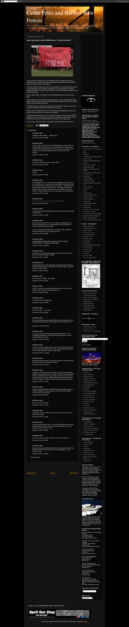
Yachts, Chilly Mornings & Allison (92, 220)
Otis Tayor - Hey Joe (89, 329)
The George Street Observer (91, 428)
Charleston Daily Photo (89, 228)
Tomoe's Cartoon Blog (89, 257)
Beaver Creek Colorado (89, 293)
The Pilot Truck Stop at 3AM (91, 209)
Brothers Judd (87, 461)
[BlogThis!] (42, 125)
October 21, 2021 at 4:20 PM (40, 137)
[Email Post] (37, 125)
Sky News (86, 389)
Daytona (85, 163)
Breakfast (86, 154)
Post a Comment (35, 457)
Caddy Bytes (87, 448)
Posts (86, 591)
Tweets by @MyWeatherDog (90, 111)
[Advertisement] (52, 467)
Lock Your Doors (88, 186)
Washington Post (88, 412)
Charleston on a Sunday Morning (92, 156)
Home (52, 473)
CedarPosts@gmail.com (88, 143)
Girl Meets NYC (87, 444)
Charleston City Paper (89, 378)
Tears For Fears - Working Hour (92, 331)
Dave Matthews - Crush (89, 327)
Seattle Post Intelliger (89, 424)
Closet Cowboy (87, 158)
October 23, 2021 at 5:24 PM (40, 302)
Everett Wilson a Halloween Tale (92, 172)
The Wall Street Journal (89, 410)
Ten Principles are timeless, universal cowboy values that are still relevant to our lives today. (91, 122)
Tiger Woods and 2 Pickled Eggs (92, 213)
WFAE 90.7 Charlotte (89, 414)
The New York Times (89, 397)
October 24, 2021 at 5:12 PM (40, 381)
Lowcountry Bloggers (89, 234)
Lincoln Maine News (88, 385)
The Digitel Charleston (89, 432)
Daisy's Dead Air (87, 230)
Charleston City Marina (89, 295)
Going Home (86, 177)
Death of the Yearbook (89, 165)
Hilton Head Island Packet (90, 383)
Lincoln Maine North (88, 306)
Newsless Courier (88, 238)
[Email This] (40, 125)
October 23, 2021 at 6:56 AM (40, 292)
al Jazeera (86, 372)
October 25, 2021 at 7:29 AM (40, 416)
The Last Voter (87, 205)
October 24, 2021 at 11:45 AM (40, 326)
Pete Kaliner (86, 241)
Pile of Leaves (87, 193)
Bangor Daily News (88, 374)
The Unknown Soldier (89, 211)
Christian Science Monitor (90, 430)
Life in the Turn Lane (89, 232)
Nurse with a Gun (88, 452)
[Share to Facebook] (46, 125)
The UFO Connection (89, 454)
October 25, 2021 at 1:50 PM (40, 453)
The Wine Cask (87, 251)
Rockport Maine (87, 310)
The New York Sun (88, 395)
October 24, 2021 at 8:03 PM (40, 395)
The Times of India (88, 408)
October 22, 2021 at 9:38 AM (40, 233)
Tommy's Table (87, 255)
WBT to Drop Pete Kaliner (90, 218)
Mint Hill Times (87, 236)
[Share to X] (44, 125)
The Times (86, 405)
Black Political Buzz (89, 226)
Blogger (85, 621)
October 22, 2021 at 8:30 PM (40, 280)
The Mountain (87, 207)
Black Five (86, 459)
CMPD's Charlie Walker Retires (91, 161)
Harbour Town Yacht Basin (90, 299)
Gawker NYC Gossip (89, 450)
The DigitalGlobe (88, 422)
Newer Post (31, 473)
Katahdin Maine (87, 301)
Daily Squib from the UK (90, 456)
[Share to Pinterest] (47, 125)
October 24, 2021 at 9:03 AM (40, 312)
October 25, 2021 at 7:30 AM (40, 430)
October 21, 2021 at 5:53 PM (40, 164)
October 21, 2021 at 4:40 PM (40, 154)
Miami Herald (87, 387)
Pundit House (87, 243)
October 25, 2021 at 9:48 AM (40, 440)
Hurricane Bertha (88, 179)
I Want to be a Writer (89, 181)
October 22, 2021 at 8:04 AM (40, 193)
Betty (84, 152)
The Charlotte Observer (89, 391)
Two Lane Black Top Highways (91, 216)
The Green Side (87, 249)
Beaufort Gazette (88, 376)
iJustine (85, 446)
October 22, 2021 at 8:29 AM (40, 203)
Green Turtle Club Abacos (90, 297)
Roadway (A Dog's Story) (90, 195)
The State (86, 403)
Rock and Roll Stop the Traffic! (91, 245)
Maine (85, 191)
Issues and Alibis (88, 442)
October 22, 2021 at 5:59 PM (40, 270)
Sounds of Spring (88, 197)
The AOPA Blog (87, 247)
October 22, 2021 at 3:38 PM (40, 257)
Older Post (74, 473)
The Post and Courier (89, 399)
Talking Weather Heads (89, 203)
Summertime (86, 201)
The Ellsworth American (89, 393)
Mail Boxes (86, 188)
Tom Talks (86, 253)
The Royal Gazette (88, 401)
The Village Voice (88, 426)
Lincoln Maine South (89, 308)
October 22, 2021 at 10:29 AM (40, 245)
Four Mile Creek (87, 174)
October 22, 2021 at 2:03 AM (40, 174)
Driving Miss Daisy (88, 167)
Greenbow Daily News (89, 380)
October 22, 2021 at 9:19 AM (40, 215)
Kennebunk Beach (88, 303)
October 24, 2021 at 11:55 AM (40, 339)
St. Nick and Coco (88, 199)
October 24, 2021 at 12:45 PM (40, 353)
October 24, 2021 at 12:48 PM (40, 364)
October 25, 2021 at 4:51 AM (40, 405)
